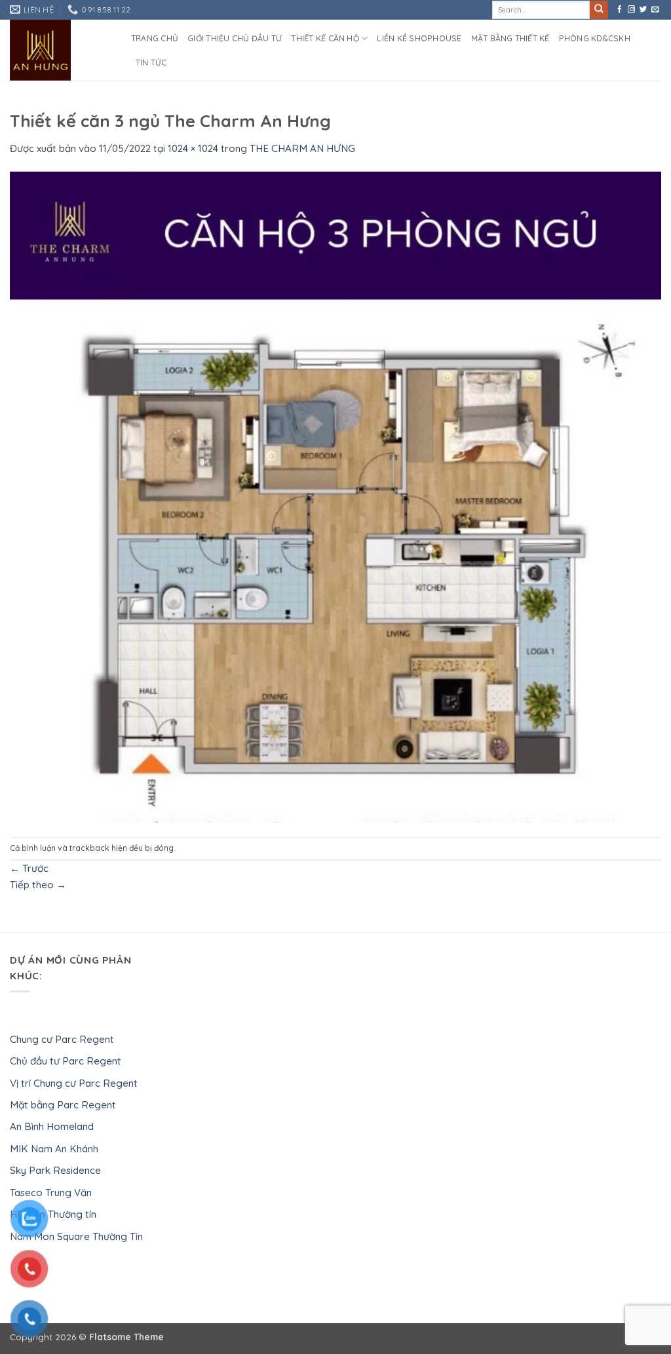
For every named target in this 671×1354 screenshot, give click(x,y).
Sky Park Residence (55, 1170)
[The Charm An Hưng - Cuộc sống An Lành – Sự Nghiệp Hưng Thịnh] (60, 50)
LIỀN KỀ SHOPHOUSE (419, 38)
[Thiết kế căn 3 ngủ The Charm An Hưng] (335, 495)
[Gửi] (599, 10)
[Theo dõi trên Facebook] (619, 10)
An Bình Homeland (52, 1126)
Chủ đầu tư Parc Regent (65, 1061)
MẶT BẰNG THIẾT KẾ (510, 38)
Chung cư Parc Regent (62, 1039)
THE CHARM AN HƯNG (302, 148)
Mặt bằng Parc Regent (63, 1105)
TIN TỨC (151, 62)
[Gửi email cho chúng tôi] (655, 10)
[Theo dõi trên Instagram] (631, 10)
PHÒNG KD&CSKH (594, 38)
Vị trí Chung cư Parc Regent (74, 1083)
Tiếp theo (38, 884)
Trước (29, 868)
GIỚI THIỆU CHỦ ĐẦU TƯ (234, 38)
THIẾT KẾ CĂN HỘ (325, 38)
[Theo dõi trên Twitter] (643, 10)
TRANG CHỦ (154, 38)
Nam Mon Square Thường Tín (76, 1236)
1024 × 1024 (193, 148)
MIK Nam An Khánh (54, 1148)
